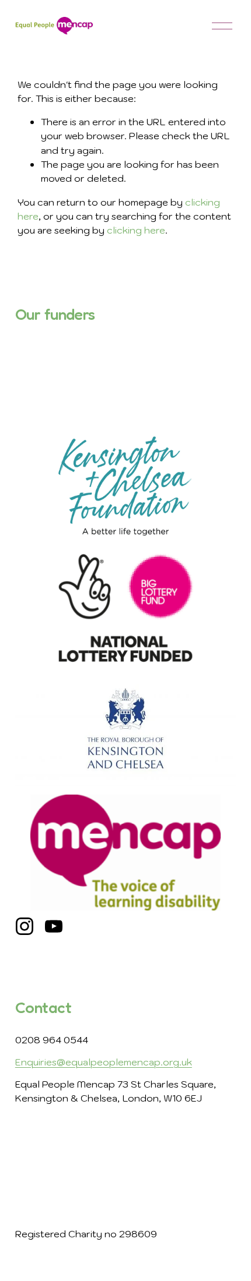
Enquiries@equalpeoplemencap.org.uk (103, 1062)
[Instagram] (24, 926)
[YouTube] (53, 926)
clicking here (136, 230)
